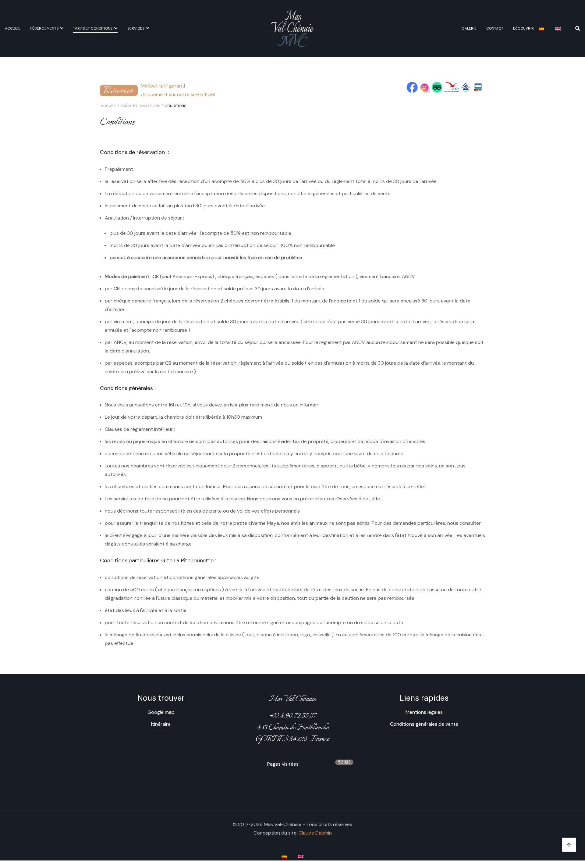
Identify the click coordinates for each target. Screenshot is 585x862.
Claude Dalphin (315, 833)
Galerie (469, 28)
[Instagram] (424, 87)
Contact (494, 28)
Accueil (12, 28)
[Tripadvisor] (437, 87)
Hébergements (44, 28)
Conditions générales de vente (424, 724)
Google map (161, 712)
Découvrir (523, 28)
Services (135, 28)
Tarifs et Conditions (92, 28)
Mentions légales (424, 712)
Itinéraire (161, 724)
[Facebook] (412, 87)
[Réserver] (119, 90)
